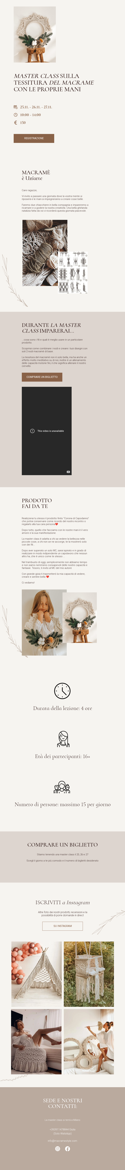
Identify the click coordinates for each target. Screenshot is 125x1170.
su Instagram (63, 926)
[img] (36, 974)
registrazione (34, 138)
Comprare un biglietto (42, 377)
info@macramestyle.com (62, 1140)
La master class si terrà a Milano (62, 1120)
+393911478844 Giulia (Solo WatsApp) (62, 1131)
